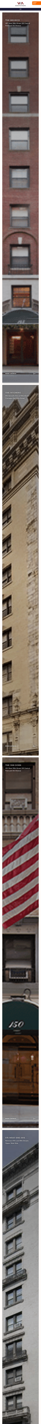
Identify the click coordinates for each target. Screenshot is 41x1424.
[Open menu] (20, 9)
